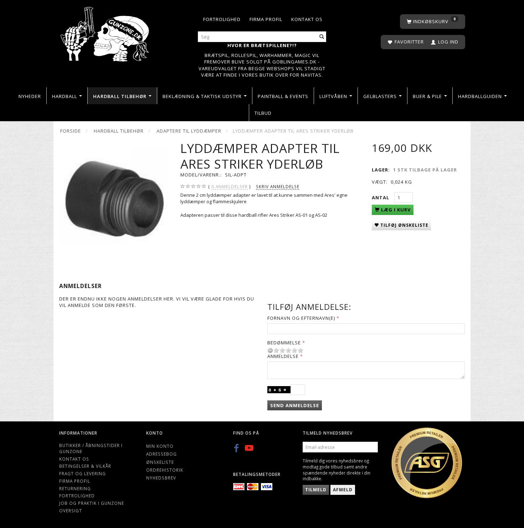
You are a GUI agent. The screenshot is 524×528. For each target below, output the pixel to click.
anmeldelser (229, 186)
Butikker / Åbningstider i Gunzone (91, 448)
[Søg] (321, 37)
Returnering (75, 488)
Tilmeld (316, 490)
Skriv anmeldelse (277, 186)
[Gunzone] (105, 32)
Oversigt (70, 510)
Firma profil (266, 19)
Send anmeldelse (294, 405)
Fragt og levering (82, 473)
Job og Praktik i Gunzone (91, 503)
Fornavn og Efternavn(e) (301, 318)
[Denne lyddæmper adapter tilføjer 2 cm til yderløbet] (114, 195)
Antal (381, 197)
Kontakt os (307, 19)
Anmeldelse (283, 356)
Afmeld (343, 490)
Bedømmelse (284, 342)
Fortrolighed (222, 19)
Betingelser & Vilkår (85, 466)
